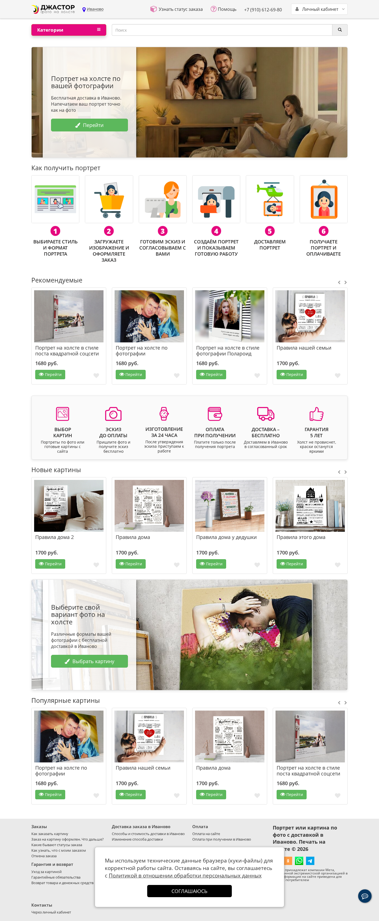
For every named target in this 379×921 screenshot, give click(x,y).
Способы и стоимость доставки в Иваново (148, 833)
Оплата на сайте (206, 833)
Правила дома (133, 537)
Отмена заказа (44, 855)
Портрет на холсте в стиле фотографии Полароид (227, 351)
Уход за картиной (46, 871)
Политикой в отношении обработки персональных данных (185, 875)
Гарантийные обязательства (55, 877)
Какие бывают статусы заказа (56, 844)
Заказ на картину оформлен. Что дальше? (67, 839)
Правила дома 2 (54, 537)
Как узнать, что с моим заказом (58, 850)
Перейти (93, 125)
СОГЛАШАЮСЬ (189, 891)
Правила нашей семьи (304, 348)
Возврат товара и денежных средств (62, 882)
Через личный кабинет (51, 912)
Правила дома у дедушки (226, 537)
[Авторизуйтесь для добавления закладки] (96, 375)
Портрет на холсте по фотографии (142, 351)
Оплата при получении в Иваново (221, 839)
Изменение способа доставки (137, 839)
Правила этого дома (301, 537)
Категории (50, 30)
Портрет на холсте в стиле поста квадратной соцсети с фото (67, 353)
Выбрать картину (93, 661)
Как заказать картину (49, 833)
